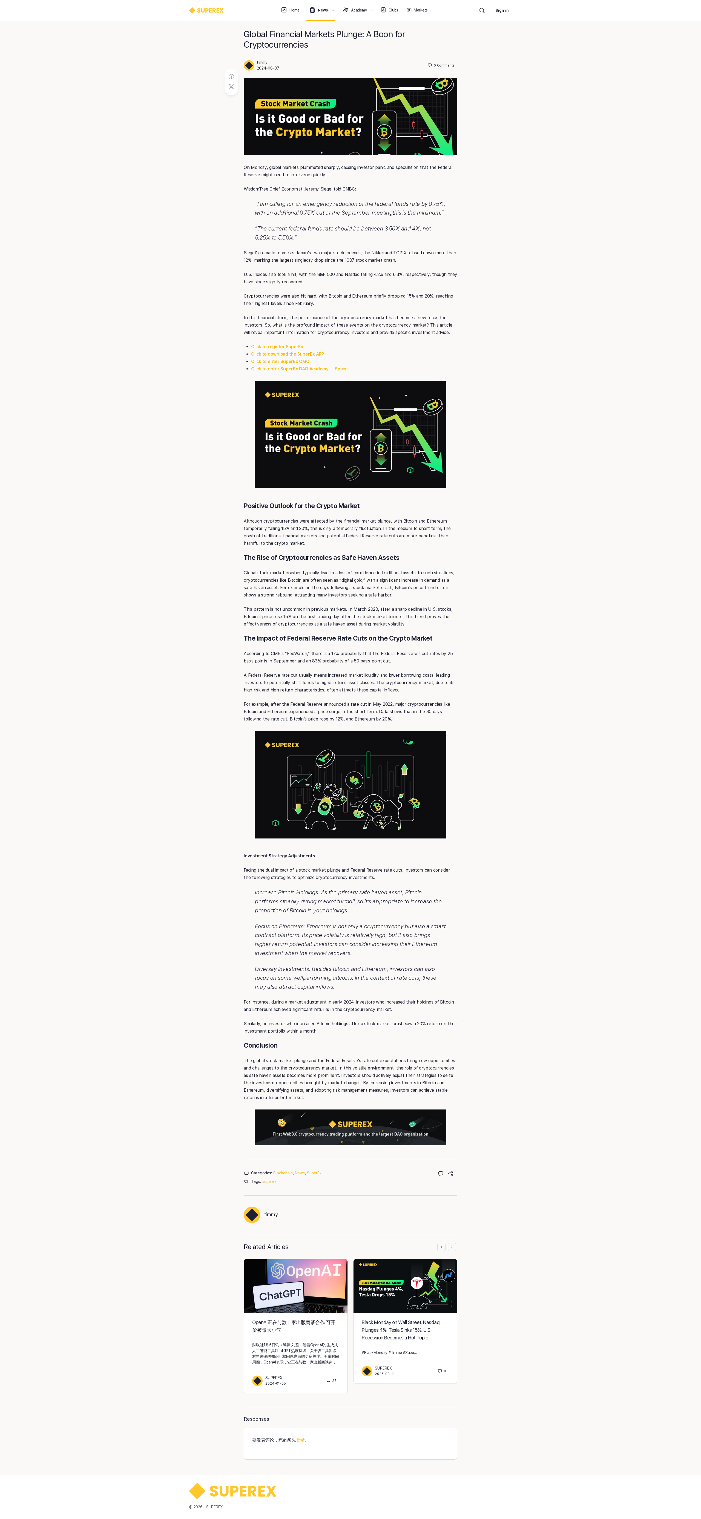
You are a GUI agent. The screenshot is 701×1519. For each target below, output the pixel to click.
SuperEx (314, 1173)
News (300, 1173)
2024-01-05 (275, 1383)
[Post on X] (231, 87)
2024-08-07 (268, 68)
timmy (262, 62)
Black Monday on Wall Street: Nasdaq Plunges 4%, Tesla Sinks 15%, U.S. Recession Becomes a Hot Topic (400, 1330)
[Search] (481, 10)
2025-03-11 (385, 1374)
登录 (300, 1440)
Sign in (502, 10)
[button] (350, 435)
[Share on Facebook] (231, 76)
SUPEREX (274, 1378)
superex (269, 1181)
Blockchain (283, 1173)
